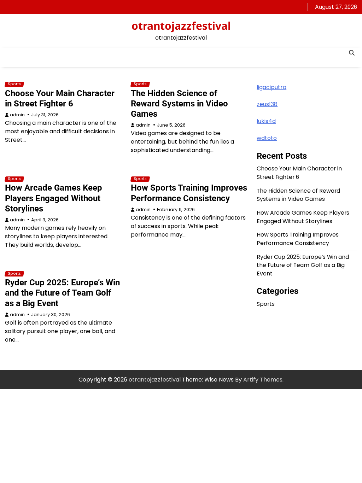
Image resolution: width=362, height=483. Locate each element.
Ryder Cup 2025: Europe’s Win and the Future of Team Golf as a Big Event (62, 293)
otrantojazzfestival (181, 25)
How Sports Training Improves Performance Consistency (189, 193)
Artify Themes (262, 380)
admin (17, 115)
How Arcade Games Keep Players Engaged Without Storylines (53, 198)
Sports (14, 84)
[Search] (351, 53)
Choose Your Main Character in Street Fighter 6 (60, 98)
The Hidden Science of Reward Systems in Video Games (179, 103)
